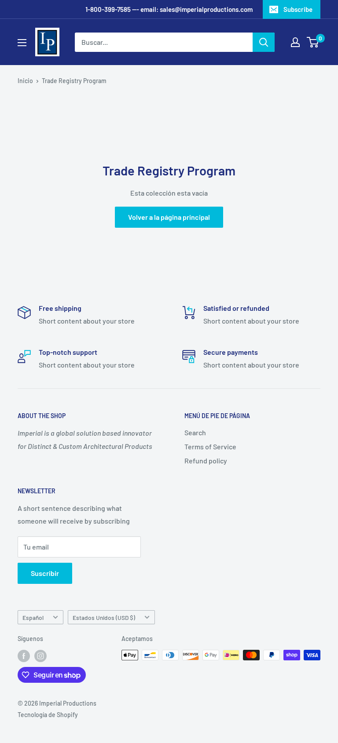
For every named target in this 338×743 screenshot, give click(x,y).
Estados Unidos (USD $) (104, 617)
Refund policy (205, 460)
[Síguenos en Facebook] (24, 656)
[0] (313, 42)
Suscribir (45, 573)
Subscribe (297, 9)
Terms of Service (210, 446)
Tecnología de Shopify (48, 714)
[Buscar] (264, 42)
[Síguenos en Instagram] (40, 656)
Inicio (25, 80)
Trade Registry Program (74, 80)
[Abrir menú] (22, 42)
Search (195, 432)
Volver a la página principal (169, 217)
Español (33, 617)
